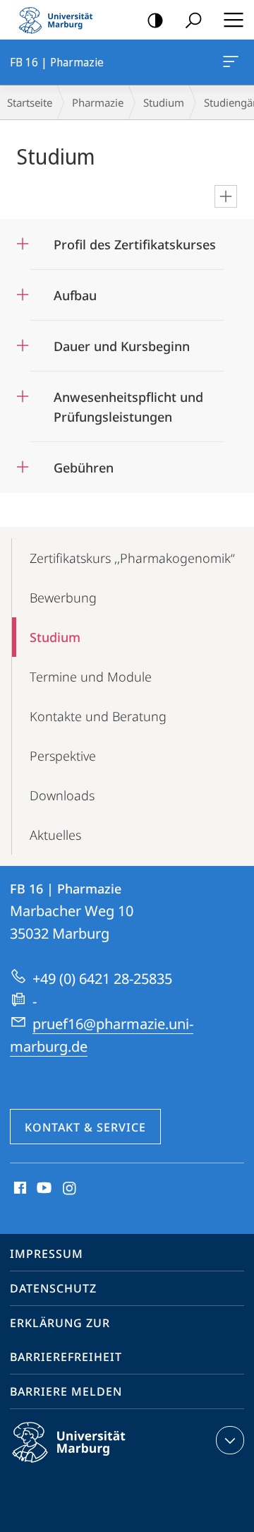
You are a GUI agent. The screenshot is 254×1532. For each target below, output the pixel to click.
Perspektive (63, 755)
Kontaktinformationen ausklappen (230, 1440)
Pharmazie (97, 102)
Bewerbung (63, 597)
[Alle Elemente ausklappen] (225, 196)
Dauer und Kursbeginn (122, 341)
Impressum (46, 1253)
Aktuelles (55, 834)
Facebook (19, 1189)
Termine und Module (91, 676)
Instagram (70, 1189)
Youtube (43, 1189)
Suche (193, 20)
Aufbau (75, 291)
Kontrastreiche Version (155, 20)
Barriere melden (66, 1391)
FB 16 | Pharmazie (233, 62)
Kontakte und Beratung (98, 716)
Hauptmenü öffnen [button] (233, 20)
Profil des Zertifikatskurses (135, 240)
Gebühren (84, 463)
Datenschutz (53, 1288)
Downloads (62, 795)
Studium (163, 102)
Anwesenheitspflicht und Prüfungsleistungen (128, 402)
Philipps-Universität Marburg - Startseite (60, 20)
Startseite (29, 102)
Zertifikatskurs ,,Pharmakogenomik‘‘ (132, 558)
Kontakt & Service (85, 1127)
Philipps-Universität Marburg (93, 1464)
